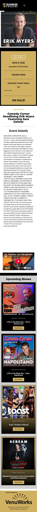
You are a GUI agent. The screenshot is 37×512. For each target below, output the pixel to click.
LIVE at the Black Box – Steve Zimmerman (18, 323)
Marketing (24, 509)
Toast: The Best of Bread (18, 425)
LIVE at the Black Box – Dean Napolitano (18, 374)
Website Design (14, 509)
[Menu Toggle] (24, 5)
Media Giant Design (23, 507)
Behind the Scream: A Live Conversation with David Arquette (18, 477)
